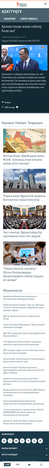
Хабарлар (10, 19)
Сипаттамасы (29, 19)
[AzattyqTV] (29, 464)
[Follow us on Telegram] (28, 440)
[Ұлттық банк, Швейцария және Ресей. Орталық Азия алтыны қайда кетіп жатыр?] (24, 141)
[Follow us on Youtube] (16, 440)
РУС (18, 465)
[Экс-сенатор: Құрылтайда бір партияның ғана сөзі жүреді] (24, 217)
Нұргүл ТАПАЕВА (9, 41)
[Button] (6, 103)
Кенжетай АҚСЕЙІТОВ (28, 41)
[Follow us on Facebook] (4, 440)
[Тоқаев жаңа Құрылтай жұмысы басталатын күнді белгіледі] (24, 181)
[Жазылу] (40, 440)
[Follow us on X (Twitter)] (10, 440)
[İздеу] (41, 464)
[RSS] (34, 440)
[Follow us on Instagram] (22, 440)
